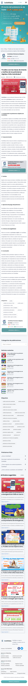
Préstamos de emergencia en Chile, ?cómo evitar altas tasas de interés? (12, 572)
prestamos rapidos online (8, 432)
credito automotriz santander (9, 401)
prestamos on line (21, 426)
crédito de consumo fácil (8, 303)
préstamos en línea (7, 440)
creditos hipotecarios (7, 412)
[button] (26, 2)
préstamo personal (7, 435)
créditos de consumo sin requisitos (10, 418)
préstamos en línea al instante (9, 314)
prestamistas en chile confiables (10, 307)
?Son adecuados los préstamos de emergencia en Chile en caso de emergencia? (12, 494)
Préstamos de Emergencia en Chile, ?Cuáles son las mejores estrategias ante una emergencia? (12, 546)
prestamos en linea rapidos (8, 426)
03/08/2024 (10, 356)
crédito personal (20, 415)
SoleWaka (3, 97)
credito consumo (21, 401)
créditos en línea (6, 421)
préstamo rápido (15, 232)
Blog (5, 49)
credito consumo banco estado (9, 404)
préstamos (9, 99)
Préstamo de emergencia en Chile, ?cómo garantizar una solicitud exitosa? (12, 625)
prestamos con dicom (7, 423)
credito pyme (20, 303)
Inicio (2, 49)
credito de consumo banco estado (10, 409)
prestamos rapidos (17, 429)
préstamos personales (7, 446)
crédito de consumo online (8, 415)
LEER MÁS (22, 475)
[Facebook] (19, 648)
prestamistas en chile (8, 305)
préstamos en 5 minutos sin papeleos (10, 437)
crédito (10, 300)
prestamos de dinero (19, 423)
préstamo (14, 113)
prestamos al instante (8, 312)
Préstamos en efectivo (20, 77)
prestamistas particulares (8, 310)
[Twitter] (22, 648)
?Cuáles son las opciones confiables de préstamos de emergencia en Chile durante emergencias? (12, 520)
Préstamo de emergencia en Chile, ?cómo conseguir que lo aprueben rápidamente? (12, 598)
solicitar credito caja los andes (10, 316)
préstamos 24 (17, 435)
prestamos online (6, 429)
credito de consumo (7, 407)
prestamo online (16, 421)
